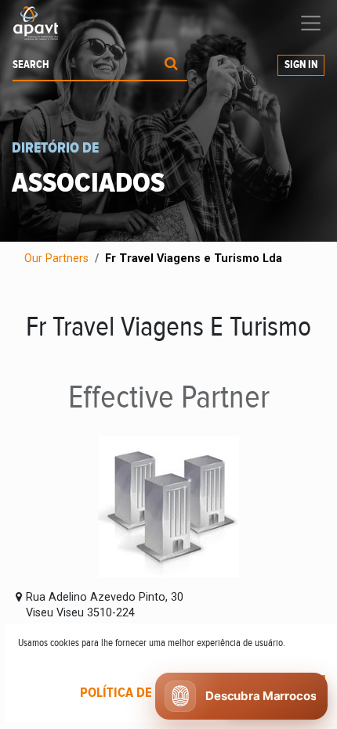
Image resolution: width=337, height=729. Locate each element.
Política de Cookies (143, 693)
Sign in (300, 65)
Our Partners (56, 258)
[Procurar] (171, 65)
